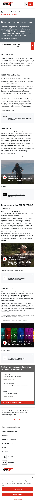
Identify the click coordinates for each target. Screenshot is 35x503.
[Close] (33, 477)
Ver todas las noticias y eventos (14, 402)
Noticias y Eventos (9, 439)
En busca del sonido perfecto (10, 393)
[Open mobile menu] (30, 4)
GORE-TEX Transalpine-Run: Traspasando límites (15, 385)
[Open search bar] (26, 4)
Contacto (17, 420)
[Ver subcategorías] (32, 46)
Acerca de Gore (7, 443)
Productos (14, 12)
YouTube (10, 462)
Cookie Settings (17, 499)
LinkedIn (10, 457)
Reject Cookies (17, 494)
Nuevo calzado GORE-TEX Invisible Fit (12, 376)
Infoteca (5, 435)
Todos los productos (9, 431)
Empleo (5, 447)
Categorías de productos (11, 427)
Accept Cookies (17, 489)
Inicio (6, 12)
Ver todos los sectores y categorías (9, 38)
